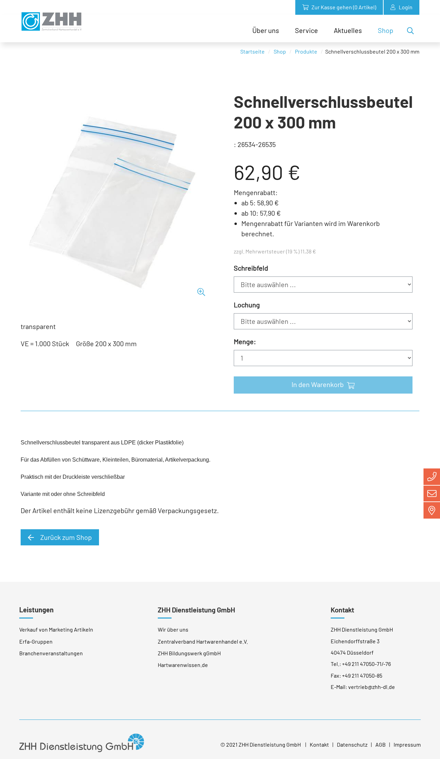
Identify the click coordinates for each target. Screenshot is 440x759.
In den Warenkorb (318, 384)
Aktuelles (348, 30)
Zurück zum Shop (65, 537)
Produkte (306, 51)
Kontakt (319, 744)
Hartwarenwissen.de (183, 664)
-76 (387, 663)
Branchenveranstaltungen (51, 653)
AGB (380, 744)
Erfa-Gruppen (36, 641)
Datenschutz (352, 744)
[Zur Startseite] (51, 21)
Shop (385, 30)
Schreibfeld (251, 268)
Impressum (407, 744)
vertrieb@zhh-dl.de (371, 686)
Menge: (245, 341)
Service (306, 30)
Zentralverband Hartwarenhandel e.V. (203, 641)
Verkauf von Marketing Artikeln (56, 629)
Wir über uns (173, 629)
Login (405, 7)
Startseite (252, 51)
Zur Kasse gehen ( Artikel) (343, 7)
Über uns (265, 30)
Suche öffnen (412, 32)
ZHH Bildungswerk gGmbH (189, 653)
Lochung (247, 305)
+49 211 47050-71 (362, 663)
